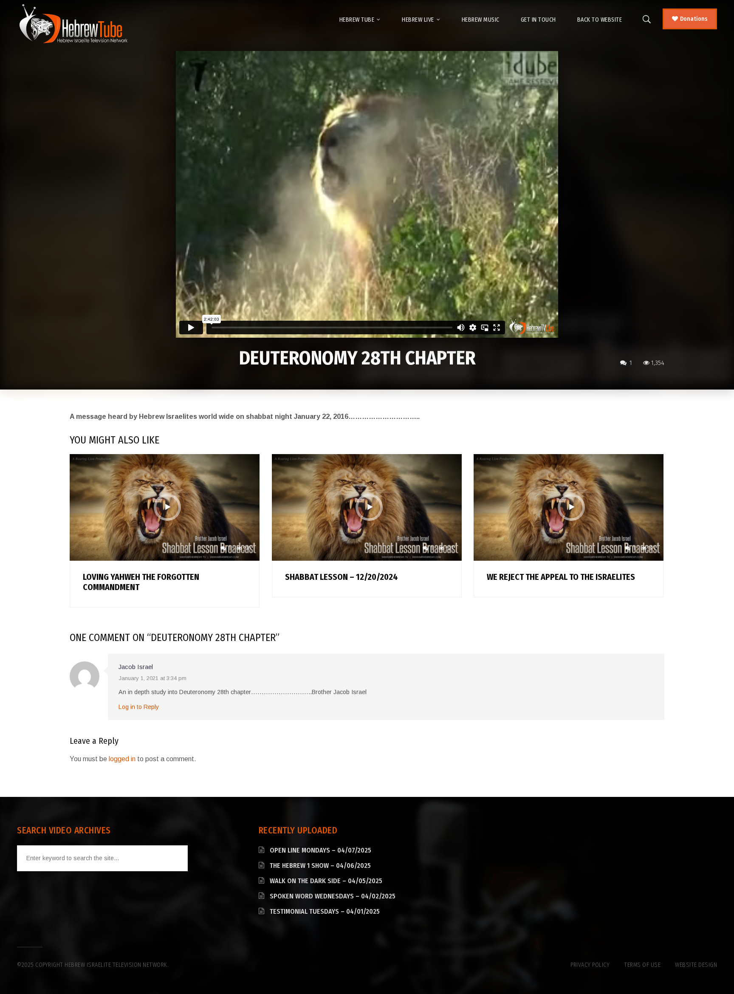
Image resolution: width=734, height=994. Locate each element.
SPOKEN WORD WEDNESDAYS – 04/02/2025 (332, 896)
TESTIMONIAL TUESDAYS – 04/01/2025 (325, 911)
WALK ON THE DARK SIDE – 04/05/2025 (326, 881)
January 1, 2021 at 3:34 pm (152, 678)
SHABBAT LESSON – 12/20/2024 (341, 577)
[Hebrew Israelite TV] (73, 24)
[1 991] (568, 507)
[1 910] (165, 507)
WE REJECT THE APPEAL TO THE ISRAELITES (561, 577)
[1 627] (367, 507)
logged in (122, 758)
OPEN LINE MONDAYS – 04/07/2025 (320, 850)
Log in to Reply (139, 706)
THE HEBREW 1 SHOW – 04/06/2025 (320, 865)
